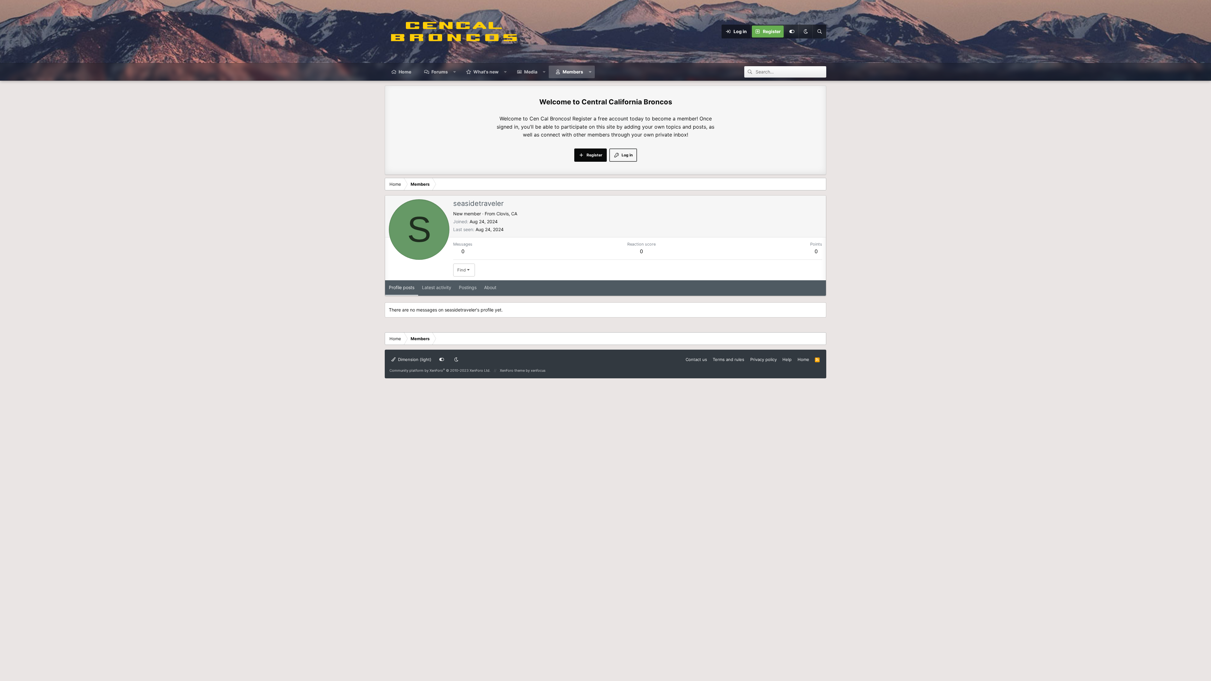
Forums (439, 71)
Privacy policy (763, 359)
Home (405, 71)
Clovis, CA (506, 213)
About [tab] (490, 287)
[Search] (819, 31)
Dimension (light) (414, 359)
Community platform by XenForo (439, 370)
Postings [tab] (468, 287)
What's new (486, 71)
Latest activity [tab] (436, 287)
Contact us (696, 359)
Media (530, 71)
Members (573, 71)
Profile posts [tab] (401, 287)
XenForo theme (512, 370)
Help (787, 359)
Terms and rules (728, 359)
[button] (454, 72)
